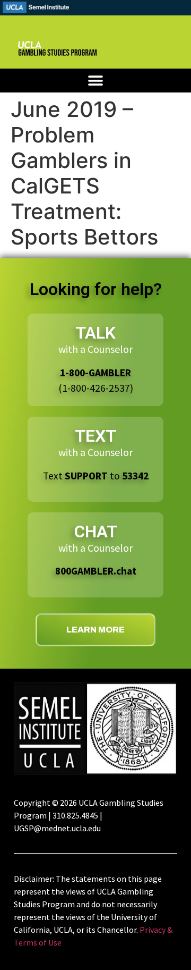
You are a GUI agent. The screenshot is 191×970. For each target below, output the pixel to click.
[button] (96, 80)
